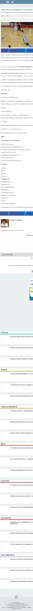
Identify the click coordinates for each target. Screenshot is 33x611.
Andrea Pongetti (16, 220)
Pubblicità (29, 607)
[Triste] (25, 240)
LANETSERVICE (11, 607)
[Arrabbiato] (8, 240)
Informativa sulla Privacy (16, 608)
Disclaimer (25, 607)
